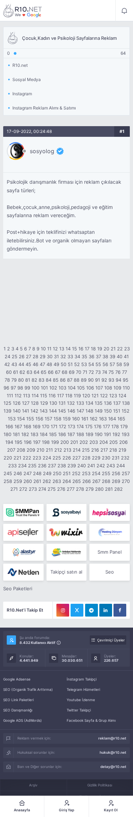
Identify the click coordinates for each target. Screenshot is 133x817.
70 (78, 372)
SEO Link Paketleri (18, 700)
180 (7, 434)
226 (66, 458)
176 (97, 426)
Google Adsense (17, 679)
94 (118, 380)
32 (63, 356)
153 (12, 418)
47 (42, 364)
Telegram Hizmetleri (83, 689)
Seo (109, 572)
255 (106, 473)
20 (106, 348)
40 (119, 356)
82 (34, 380)
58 (119, 364)
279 (89, 489)
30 (49, 356)
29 (42, 356)
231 (116, 458)
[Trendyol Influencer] (66, 532)
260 (27, 481)
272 (23, 489)
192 (116, 434)
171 (54, 426)
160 (76, 418)
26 (21, 356)
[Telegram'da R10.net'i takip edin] (91, 610)
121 (95, 395)
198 (46, 442)
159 (67, 418)
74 (104, 372)
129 (44, 403)
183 (34, 434)
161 (84, 418)
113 (26, 395)
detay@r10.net (113, 766)
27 (28, 356)
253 (86, 473)
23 (127, 348)
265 (76, 481)
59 (126, 364)
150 (108, 411)
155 (30, 418)
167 (18, 426)
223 (37, 458)
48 (49, 364)
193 (125, 434)
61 (15, 372)
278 (80, 489)
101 (44, 388)
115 (43, 395)
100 (35, 388)
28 (35, 356)
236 (42, 465)
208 (21, 450)
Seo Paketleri (17, 588)
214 (77, 450)
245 (8, 473)
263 (56, 481)
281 (109, 489)
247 (27, 473)
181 (16, 434)
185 (53, 434)
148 (89, 411)
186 (62, 434)
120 (86, 395)
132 (71, 403)
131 (62, 403)
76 (118, 372)
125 (7, 403)
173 (71, 426)
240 (81, 465)
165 (121, 418)
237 (52, 465)
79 (14, 380)
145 (62, 411)
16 (80, 348)
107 (99, 388)
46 (35, 364)
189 (89, 434)
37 (98, 356)
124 (122, 395)
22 (120, 348)
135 (98, 403)
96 (6, 388)
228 (86, 458)
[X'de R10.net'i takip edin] (77, 610)
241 (91, 465)
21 (113, 348)
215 (86, 450)
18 (93, 348)
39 (112, 356)
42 (7, 364)
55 (98, 364)
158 (57, 418)
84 (48, 380)
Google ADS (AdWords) (22, 720)
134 (89, 403)
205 (113, 442)
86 (63, 380)
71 (85, 372)
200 (64, 442)
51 (70, 364)
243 (110, 465)
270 (126, 481)
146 (71, 411)
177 (106, 426)
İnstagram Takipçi (81, 679)
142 (34, 411)
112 (18, 395)
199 (55, 442)
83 (41, 380)
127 (25, 403)
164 (112, 418)
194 (9, 442)
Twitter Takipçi (79, 710)
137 (117, 403)
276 (61, 489)
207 (11, 450)
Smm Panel (110, 552)
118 (68, 395)
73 (98, 372)
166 (9, 426)
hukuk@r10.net (113, 752)
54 (91, 364)
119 (77, 395)
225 (56, 458)
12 (55, 348)
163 (103, 418)
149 (98, 411)
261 (37, 481)
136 (108, 403)
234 (22, 465)
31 (56, 356)
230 (106, 458)
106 (90, 388)
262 (47, 481)
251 (67, 473)
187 (71, 434)
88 (76, 380)
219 (122, 450)
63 (29, 372)
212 (58, 450)
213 (67, 450)
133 (80, 403)
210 (40, 450)
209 (31, 450)
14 (68, 348)
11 (49, 348)
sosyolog (42, 151)
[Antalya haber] (66, 552)
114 (35, 395)
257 (126, 473)
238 (61, 465)
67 (57, 372)
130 (53, 403)
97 (13, 388)
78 (7, 380)
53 (84, 364)
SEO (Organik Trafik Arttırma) (28, 689)
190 (98, 434)
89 (84, 380)
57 (112, 364)
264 (66, 481)
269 (116, 481)
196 (28, 442)
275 (52, 489)
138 (126, 403)
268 (106, 481)
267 (96, 481)
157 (48, 418)
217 (104, 450)
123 (113, 395)
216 (95, 450)
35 (84, 356)
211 (49, 450)
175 (89, 426)
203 (93, 442)
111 (10, 395)
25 (14, 356)
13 (61, 348)
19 (99, 348)
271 (14, 489)
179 (124, 426)
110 (126, 388)
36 (91, 356)
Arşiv (33, 785)
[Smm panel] (23, 512)
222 (27, 458)
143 (44, 411)
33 (70, 356)
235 (32, 465)
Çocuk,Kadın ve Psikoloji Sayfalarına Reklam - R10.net (22, 11)
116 (52, 395)
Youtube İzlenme (81, 700)
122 (104, 395)
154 (21, 418)
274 (42, 489)
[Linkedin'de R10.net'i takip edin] (105, 610)
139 (7, 411)
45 (28, 364)
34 (77, 356)
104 (72, 388)
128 (35, 403)
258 (8, 481)
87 (69, 380)
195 (18, 442)
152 (125, 411)
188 (80, 434)
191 (107, 434)
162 (94, 418)
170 (45, 426)
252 (76, 473)
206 (123, 442)
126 (17, 403)
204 (103, 442)
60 (9, 372)
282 (118, 489)
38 (105, 356)
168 (27, 426)
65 (43, 372)
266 (86, 481)
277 (70, 489)
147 (80, 411)
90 (91, 380)
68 (64, 372)
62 (22, 372)
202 (83, 442)
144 (53, 411)
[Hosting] (109, 532)
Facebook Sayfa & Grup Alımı (91, 720)
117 (60, 395)
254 (96, 473)
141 (25, 411)
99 (27, 388)
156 (39, 418)
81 (27, 380)
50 (63, 364)
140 (17, 411)
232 (125, 458)
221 (17, 458)
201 (74, 442)
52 (77, 364)
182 (25, 434)
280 (99, 489)
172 (62, 426)
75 (111, 372)
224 (47, 458)
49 (56, 364)
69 (71, 372)
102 (53, 388)
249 (47, 473)
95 (125, 380)
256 (116, 473)
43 (14, 364)
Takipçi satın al (66, 572)
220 (8, 458)
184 (44, 434)
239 (71, 465)
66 (51, 372)
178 (115, 426)
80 (21, 380)
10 (43, 348)
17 (87, 348)
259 (17, 481)
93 (111, 380)
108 (108, 388)
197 (36, 442)
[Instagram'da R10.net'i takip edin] (62, 610)
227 (76, 458)
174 (80, 426)
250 (57, 473)
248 (37, 473)
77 (124, 372)
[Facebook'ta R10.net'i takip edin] (119, 610)
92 (104, 380)
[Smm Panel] (66, 512)
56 (105, 364)
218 (113, 450)
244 (120, 465)
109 (117, 388)
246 (17, 473)
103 (62, 388)
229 (96, 458)
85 (56, 380)
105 (81, 388)
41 (126, 356)
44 (21, 364)
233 (12, 465)
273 (33, 489)
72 (91, 372)
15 (74, 348)
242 (100, 465)
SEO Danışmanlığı (17, 710)
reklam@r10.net (112, 738)
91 (97, 380)
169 (36, 426)
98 (20, 388)
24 (7, 356)
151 (116, 411)
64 (36, 372)
